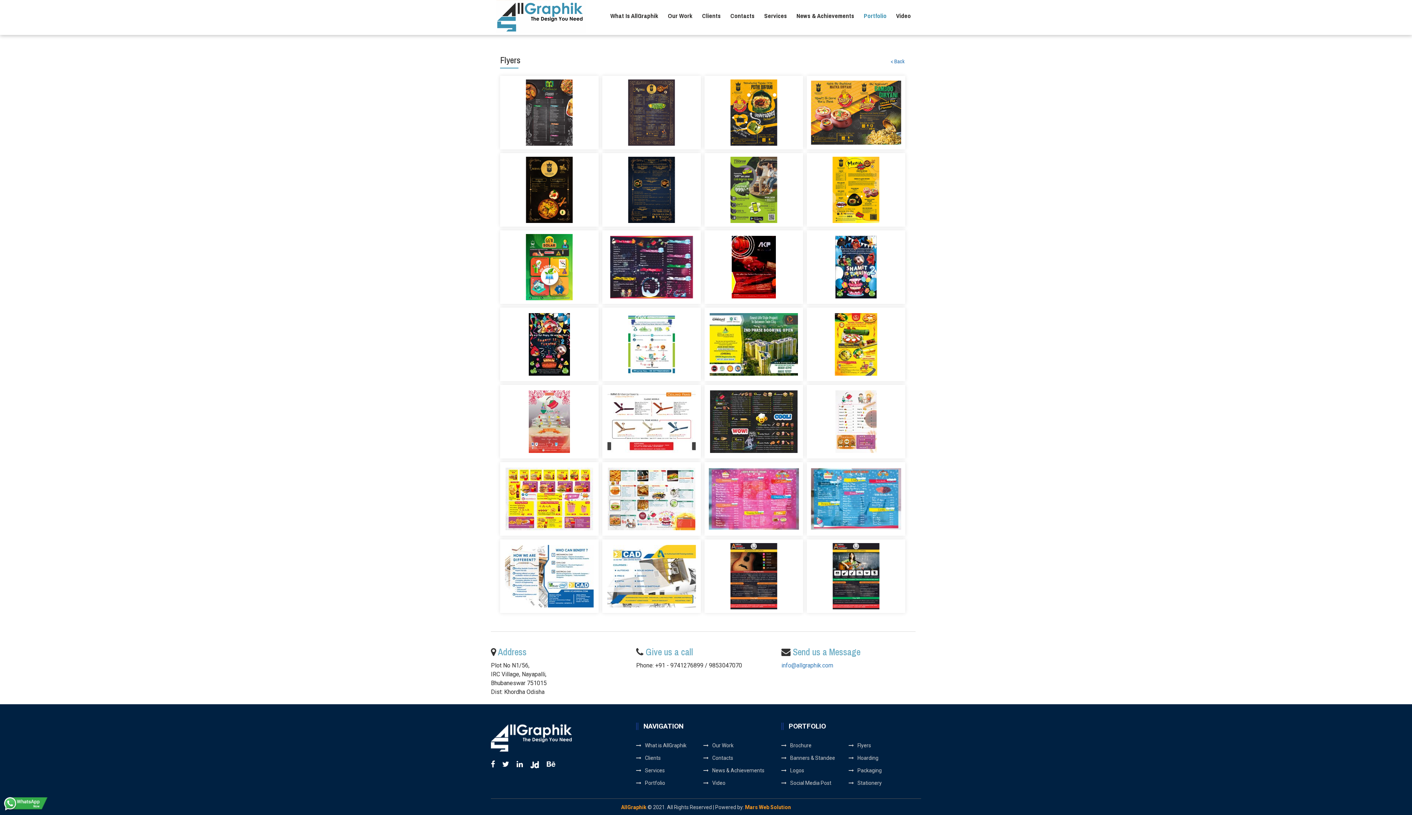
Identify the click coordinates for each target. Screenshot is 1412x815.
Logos (797, 770)
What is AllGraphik (634, 15)
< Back (898, 61)
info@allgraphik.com (807, 665)
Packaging (869, 770)
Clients (711, 15)
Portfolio (875, 15)
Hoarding (867, 758)
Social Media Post (810, 783)
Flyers (864, 745)
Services (775, 15)
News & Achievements (825, 15)
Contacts (742, 15)
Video (903, 15)
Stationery (869, 783)
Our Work (680, 15)
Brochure (801, 745)
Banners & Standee (812, 758)
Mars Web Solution (768, 807)
